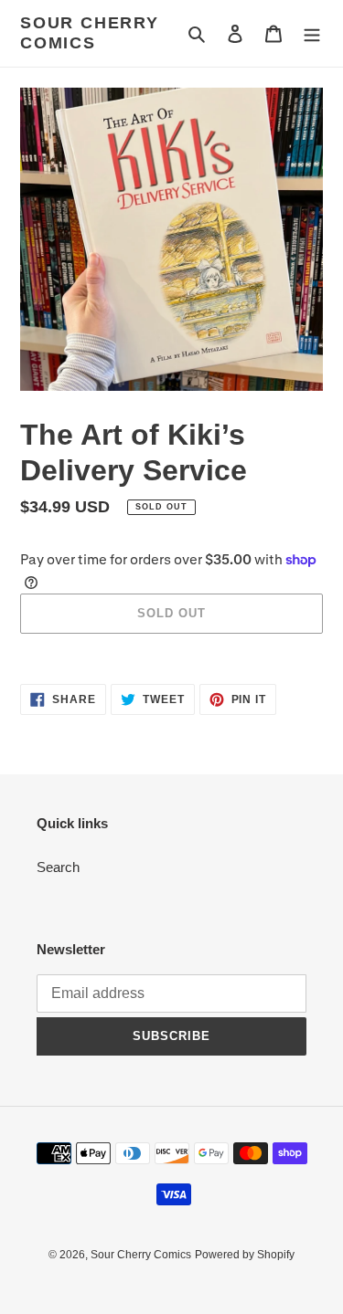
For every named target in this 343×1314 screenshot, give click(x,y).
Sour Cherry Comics (89, 33)
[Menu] (312, 33)
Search (58, 867)
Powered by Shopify (245, 1254)
